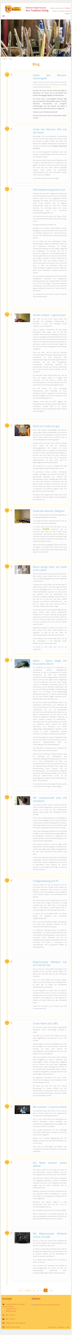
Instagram (68, 13)
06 (38, 1290)
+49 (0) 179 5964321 (65, 8)
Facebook (68, 11)
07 (41, 1290)
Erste (20, 1290)
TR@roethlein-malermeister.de (16, 1323)
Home (4, 59)
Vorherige (28, 1290)
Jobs (67, 1327)
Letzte (51, 1290)
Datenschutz (52, 1327)
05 (34, 1290)
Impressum (61, 1327)
